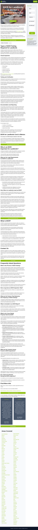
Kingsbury (15, 467)
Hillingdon (15, 478)
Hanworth (3, 512)
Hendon (14, 464)
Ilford (14, 499)
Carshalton (3, 442)
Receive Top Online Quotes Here (13, 218)
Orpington (15, 477)
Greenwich (3, 502)
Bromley (14, 443)
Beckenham (4, 486)
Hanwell (3, 518)
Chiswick (3, 476)
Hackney (14, 446)
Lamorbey (15, 480)
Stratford (14, 461)
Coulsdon (3, 483)
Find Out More (13, 260)
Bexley (14, 494)
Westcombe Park (16, 439)
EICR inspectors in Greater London (7, 73)
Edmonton (15, 506)
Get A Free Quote (13, 426)
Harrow (14, 481)
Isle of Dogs (4, 511)
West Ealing (4, 515)
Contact (35, 1)
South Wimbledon (3, 390)
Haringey (14, 474)
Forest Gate (15, 483)
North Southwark (4, 490)
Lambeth (3, 454)
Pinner (14, 500)
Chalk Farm (4, 514)
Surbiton (3, 461)
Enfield (14, 515)
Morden (11, 390)
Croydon (3, 457)
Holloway (15, 442)
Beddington (3, 445)
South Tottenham (16, 471)
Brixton (3, 455)
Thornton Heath (4, 441)
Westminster (4, 477)
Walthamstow (15, 493)
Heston (14, 436)
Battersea (3, 448)
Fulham (3, 451)
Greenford (15, 452)
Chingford (15, 512)
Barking (14, 490)
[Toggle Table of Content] (10, 43)
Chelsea (3, 460)
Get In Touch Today (13, 40)
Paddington (3, 489)
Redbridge (15, 503)
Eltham (14, 451)
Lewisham (3, 495)
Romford (14, 519)
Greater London (16, 448)
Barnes (3, 458)
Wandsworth (19, 390)
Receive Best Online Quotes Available (13, 144)
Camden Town (4, 506)
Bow (14, 445)
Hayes (14, 468)
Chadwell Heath (16, 518)
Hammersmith (4, 470)
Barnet (14, 509)
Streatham (14, 390)
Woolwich (15, 465)
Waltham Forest (16, 497)
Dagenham (15, 516)
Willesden (3, 521)
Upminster (15, 522)
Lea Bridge (15, 458)
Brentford (3, 492)
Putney (3, 444)
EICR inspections (19, 31)
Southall (14, 449)
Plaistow (14, 462)
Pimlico (3, 464)
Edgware (14, 496)
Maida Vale (3, 496)
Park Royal (3, 509)
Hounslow (3, 499)
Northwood (15, 513)
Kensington (3, 473)
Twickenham (4, 480)
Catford (3, 493)
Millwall (3, 505)
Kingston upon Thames (5, 463)
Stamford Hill (15, 459)
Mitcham (8, 390)
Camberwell (4, 467)
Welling (14, 484)
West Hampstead (16, 433)
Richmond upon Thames (6, 474)
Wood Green (15, 487)
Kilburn (3, 498)
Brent (14, 455)
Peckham (3, 479)
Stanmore (15, 502)
